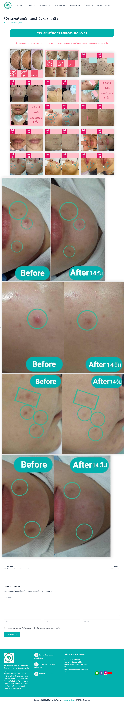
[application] (34, 5)
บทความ (99, 5)
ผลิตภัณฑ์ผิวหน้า (75, 5)
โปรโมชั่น (87, 5)
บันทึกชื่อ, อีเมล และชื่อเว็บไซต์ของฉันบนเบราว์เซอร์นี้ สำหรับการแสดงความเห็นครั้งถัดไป (33, 628)
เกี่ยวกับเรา (29, 5)
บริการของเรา (43, 5)
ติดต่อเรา (108, 5)
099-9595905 (51, 674)
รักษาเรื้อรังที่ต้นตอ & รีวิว (73, 662)
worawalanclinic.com (68, 700)
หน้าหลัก (20, 5)
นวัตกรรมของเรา (59, 5)
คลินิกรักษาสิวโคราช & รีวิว (73, 659)
